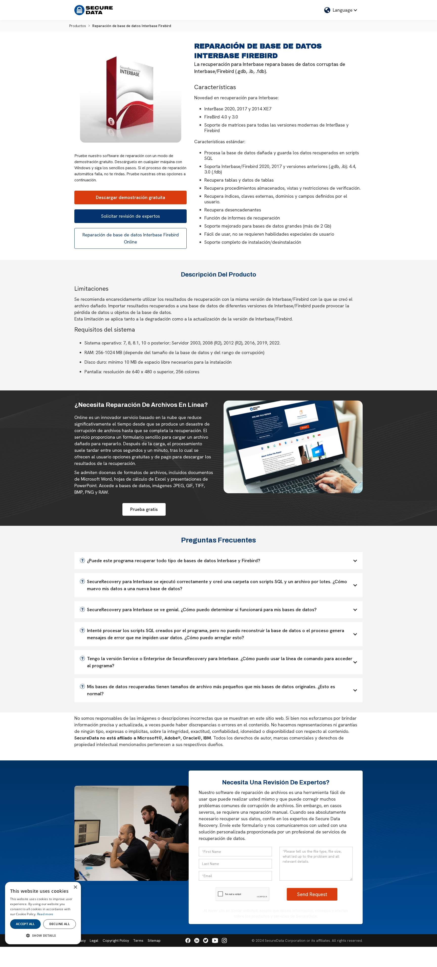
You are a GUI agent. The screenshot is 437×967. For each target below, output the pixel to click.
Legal (94, 940)
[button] (341, 10)
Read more (45, 914)
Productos (77, 25)
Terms (138, 940)
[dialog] (43, 913)
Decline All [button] (59, 924)
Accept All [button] (25, 924)
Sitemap (154, 940)
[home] (93, 10)
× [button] (75, 887)
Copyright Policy (116, 940)
